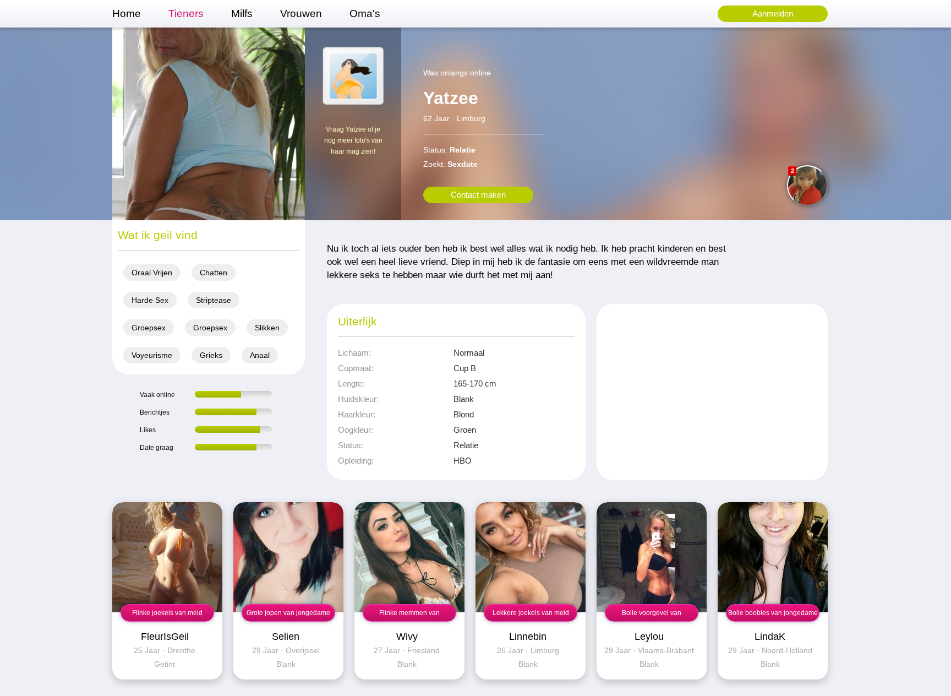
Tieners (186, 13)
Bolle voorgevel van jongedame (651, 615)
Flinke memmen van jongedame (409, 615)
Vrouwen (301, 13)
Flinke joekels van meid (167, 613)
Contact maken (478, 194)
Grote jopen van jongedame (288, 613)
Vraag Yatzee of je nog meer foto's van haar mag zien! (353, 140)
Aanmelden (772, 13)
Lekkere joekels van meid (531, 613)
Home (126, 13)
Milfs (242, 13)
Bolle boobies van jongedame (773, 613)
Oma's (364, 13)
